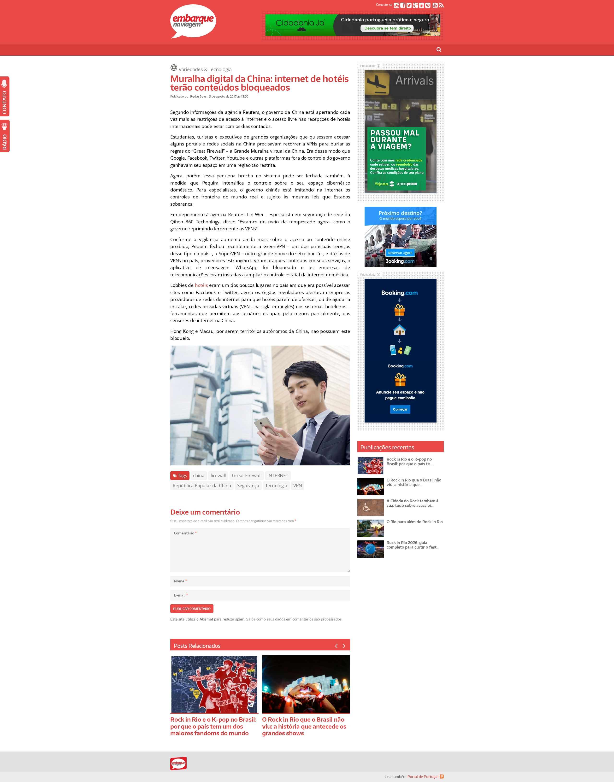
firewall (218, 475)
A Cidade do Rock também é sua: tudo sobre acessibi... (412, 503)
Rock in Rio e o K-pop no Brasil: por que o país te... (410, 461)
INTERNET (277, 475)
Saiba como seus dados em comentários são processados (294, 619)
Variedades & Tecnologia (205, 69)
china (199, 475)
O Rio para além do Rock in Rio (415, 521)
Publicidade (368, 66)
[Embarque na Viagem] (193, 36)
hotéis (201, 285)
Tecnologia (276, 485)
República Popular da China (202, 485)
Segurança (248, 485)
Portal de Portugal (422, 776)
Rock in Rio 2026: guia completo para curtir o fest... (413, 545)
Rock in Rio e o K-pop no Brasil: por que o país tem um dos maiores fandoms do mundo (213, 726)
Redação (196, 96)
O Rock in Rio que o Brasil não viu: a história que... (414, 482)
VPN (297, 485)
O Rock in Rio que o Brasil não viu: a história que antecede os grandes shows (304, 726)
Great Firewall (246, 475)
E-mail (181, 595)
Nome (180, 581)
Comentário (185, 533)
